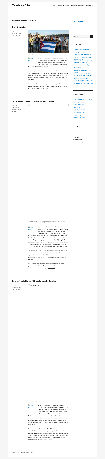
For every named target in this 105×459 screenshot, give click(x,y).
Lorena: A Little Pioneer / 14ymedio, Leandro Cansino (34, 281)
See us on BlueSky (79, 21)
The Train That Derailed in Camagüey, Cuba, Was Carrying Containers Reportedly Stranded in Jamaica (83, 65)
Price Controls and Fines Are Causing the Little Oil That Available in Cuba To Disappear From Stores (82, 49)
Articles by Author (63, 6)
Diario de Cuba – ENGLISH (79, 109)
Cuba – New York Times (79, 104)
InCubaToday (77, 114)
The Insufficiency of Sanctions (80, 77)
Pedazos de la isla (77, 115)
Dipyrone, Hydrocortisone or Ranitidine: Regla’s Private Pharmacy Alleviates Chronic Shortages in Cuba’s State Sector (83, 80)
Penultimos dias (77, 119)
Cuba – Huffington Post (79, 102)
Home (54, 6)
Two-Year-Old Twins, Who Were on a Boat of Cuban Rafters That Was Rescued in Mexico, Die (83, 54)
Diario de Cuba (77, 107)
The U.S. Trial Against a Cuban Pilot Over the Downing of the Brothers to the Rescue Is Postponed (83, 70)
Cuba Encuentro (77, 106)
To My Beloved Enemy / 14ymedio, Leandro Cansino (33, 101)
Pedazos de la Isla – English (79, 117)
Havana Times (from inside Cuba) (81, 112)
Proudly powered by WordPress (27, 452)
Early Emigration (19, 27)
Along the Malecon (78, 97)
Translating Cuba (21, 5)
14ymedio (14, 31)
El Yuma (75, 110)
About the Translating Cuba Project (82, 6)
